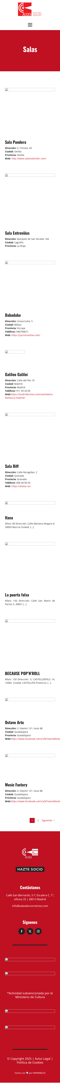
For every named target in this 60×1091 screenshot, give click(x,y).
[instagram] (38, 931)
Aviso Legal (42, 1059)
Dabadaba (13, 315)
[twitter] (30, 931)
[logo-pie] (30, 849)
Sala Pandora (15, 142)
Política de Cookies (30, 1062)
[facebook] (21, 931)
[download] (30, 4)
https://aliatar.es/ (21, 486)
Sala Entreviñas (17, 233)
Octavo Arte (14, 722)
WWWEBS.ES (39, 1072)
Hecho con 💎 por (24, 1072)
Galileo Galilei (16, 374)
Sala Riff (12, 466)
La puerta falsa (17, 595)
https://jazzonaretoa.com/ (25, 335)
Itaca (9, 517)
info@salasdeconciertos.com (30, 906)
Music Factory (16, 785)
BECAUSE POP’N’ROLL (22, 673)
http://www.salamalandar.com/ (28, 158)
